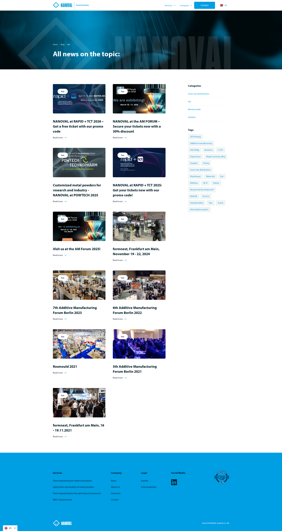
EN (10, 528)
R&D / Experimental (62, 499)
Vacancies (115, 493)
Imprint (144, 480)
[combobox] (10, 528)
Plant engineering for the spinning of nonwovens (77, 493)
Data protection (148, 487)
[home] (108, 5)
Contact (204, 5)
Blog (62, 44)
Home (55, 44)
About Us (115, 487)
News (113, 480)
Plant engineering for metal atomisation (72, 480)
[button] (170, 5)
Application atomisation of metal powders (73, 487)
